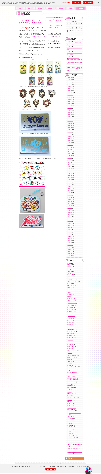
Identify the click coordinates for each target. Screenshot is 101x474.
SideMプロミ (71, 300)
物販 (69, 359)
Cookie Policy (47, 3)
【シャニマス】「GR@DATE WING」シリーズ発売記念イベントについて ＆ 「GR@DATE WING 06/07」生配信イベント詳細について (74, 61)
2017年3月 (70, 164)
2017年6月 (70, 158)
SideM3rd (70, 292)
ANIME (69, 263)
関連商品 (70, 425)
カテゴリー (70, 400)
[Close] (98, 2)
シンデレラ (70, 403)
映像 (70, 431)
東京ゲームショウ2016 (73, 355)
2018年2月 (70, 140)
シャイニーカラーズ (72, 408)
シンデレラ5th (71, 324)
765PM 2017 (71, 274)
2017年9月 (70, 151)
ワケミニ (70, 266)
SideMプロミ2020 (72, 303)
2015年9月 (70, 203)
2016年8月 (70, 179)
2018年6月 (70, 132)
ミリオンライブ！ (72, 378)
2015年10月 (70, 201)
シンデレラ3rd (71, 318)
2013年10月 (70, 253)
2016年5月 (70, 186)
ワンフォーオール (72, 381)
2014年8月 (70, 232)
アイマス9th (70, 307)
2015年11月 (70, 199)
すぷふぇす (70, 333)
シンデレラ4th (71, 322)
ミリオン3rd (70, 340)
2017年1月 (70, 168)
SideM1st (70, 287)
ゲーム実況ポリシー (61, 466)
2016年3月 (70, 190)
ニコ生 (69, 439)
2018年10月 (70, 123)
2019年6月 (70, 105)
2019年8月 (70, 101)
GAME (69, 361)
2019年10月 (70, 97)
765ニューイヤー (72, 279)
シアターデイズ (72, 379)
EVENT (69, 273)
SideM (69, 365)
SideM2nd (70, 290)
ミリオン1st (70, 335)
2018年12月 (70, 119)
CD (68, 269)
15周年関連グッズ (72, 385)
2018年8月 (70, 127)
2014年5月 (70, 238)
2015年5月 (70, 212)
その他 (69, 423)
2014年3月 (70, 242)
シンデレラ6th (71, 327)
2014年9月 (70, 229)
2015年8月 (70, 205)
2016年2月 (70, 192)
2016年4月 (70, 188)
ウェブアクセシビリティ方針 (82, 466)
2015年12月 (70, 197)
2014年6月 (70, 236)
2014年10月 (70, 227)
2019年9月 (70, 99)
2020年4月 (70, 84)
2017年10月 (70, 149)
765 (69, 363)
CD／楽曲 (71, 426)
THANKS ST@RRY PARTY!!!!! (75, 444)
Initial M (70, 283)
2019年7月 (70, 103)
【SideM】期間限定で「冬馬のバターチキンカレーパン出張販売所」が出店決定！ (74, 69)
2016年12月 (70, 171)
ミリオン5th (70, 344)
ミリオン (70, 405)
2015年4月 (70, 214)
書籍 (70, 433)
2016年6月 (70, 184)
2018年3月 (70, 138)
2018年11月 (70, 121)
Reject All (76, 2)
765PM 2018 (71, 276)
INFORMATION (58, 25)
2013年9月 (70, 255)
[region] (50, 2)
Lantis (69, 395)
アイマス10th (71, 305)
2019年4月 (70, 110)
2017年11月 (70, 147)
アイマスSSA (71, 309)
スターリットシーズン (73, 376)
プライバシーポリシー (40, 466)
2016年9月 (70, 177)
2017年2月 (70, 166)
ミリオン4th (70, 342)
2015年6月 (70, 210)
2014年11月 (70, 225)
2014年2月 (70, 245)
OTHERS (69, 392)
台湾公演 (70, 353)
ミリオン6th (70, 346)
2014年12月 (70, 223)
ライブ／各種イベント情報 (75, 413)
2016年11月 (70, 173)
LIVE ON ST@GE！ (73, 366)
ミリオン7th (70, 348)
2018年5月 (70, 134)
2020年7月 (70, 77)
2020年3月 (70, 86)
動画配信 (71, 418)
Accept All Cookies (87, 2)
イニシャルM (71, 311)
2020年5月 (70, 82)
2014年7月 (70, 234)
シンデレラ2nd (71, 316)
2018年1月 (70, 142)
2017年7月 (70, 155)
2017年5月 (70, 160)
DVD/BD (69, 271)
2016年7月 (70, 182)
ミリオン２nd (71, 337)
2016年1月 (70, 195)
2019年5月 (70, 108)
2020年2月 (70, 88)
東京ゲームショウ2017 (73, 357)
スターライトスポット (72, 437)
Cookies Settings (66, 2)
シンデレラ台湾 (71, 331)
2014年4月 (70, 240)
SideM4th (70, 296)
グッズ (70, 428)
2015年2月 (70, 219)
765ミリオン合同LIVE (73, 281)
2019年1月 (70, 116)
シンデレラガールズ (72, 372)
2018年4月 (70, 136)
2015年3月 (70, 216)
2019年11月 (70, 95)
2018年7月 (70, 129)
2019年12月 (70, 92)
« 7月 (70, 33)
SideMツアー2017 (72, 298)
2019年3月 (70, 112)
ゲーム (69, 421)
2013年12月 (70, 249)
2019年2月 (70, 114)
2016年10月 (70, 175)
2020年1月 (70, 90)
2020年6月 (70, 79)
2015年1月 (70, 221)
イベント (70, 409)
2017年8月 (70, 153)
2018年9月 (70, 125)
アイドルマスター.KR (73, 397)
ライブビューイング (72, 350)
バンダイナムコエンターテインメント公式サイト (22, 466)
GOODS (69, 384)
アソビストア (71, 387)
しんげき (70, 264)
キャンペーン (72, 410)
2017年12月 (70, 145)
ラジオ (70, 416)
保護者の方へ (71, 466)
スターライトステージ (74, 374)
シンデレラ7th (71, 329)
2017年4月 (70, 162)
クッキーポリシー (51, 466)
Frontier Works (71, 393)
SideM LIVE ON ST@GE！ (74, 369)
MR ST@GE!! (71, 285)
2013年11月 (70, 251)
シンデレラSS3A (71, 435)
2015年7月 (70, 208)
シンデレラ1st (71, 313)
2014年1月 (70, 247)
